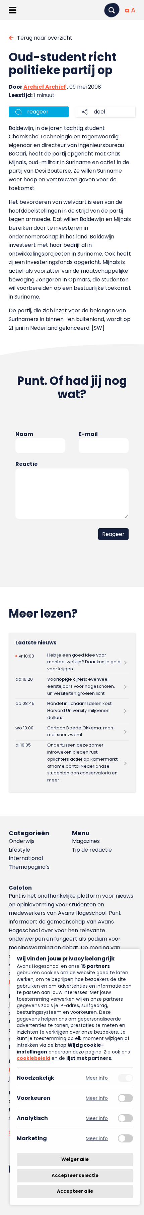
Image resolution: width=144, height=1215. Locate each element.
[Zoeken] (111, 10)
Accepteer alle (75, 1191)
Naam (24, 434)
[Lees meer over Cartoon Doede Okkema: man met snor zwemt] (72, 731)
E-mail (88, 434)
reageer (38, 112)
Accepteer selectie (75, 1175)
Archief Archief (44, 87)
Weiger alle (75, 1159)
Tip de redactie (92, 850)
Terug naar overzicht (44, 38)
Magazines (86, 841)
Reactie (26, 464)
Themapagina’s (29, 867)
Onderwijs (21, 841)
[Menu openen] (12, 10)
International (26, 858)
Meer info (97, 1078)
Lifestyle (19, 850)
